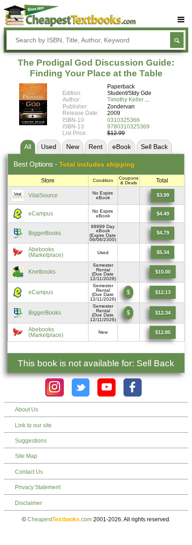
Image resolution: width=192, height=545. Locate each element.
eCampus (40, 213)
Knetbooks (41, 272)
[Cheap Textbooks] (70, 24)
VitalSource (43, 195)
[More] (181, 19)
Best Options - (74, 164)
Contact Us (29, 472)
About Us (26, 409)
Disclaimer (28, 503)
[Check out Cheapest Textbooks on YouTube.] (106, 387)
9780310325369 (128, 126)
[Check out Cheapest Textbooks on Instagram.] (54, 387)
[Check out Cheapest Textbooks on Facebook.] (132, 387)
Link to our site (33, 425)
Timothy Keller (125, 99)
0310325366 (123, 120)
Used (48, 146)
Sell (154, 146)
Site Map (26, 456)
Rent (96, 146)
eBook (121, 146)
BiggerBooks (44, 233)
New (72, 146)
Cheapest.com (59, 519)
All (27, 146)
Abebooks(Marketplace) (45, 252)
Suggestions (31, 440)
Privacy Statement (38, 487)
